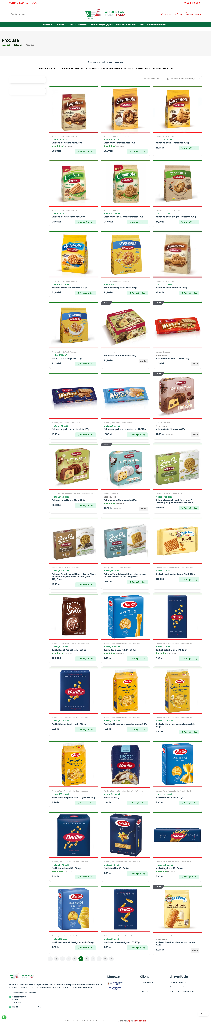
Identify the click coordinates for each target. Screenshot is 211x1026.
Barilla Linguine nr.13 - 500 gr (169, 868)
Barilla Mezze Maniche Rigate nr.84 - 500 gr (73, 942)
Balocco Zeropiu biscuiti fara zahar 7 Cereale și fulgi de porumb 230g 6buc (174, 501)
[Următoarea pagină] (111, 958)
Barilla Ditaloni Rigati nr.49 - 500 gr (69, 724)
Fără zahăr (166, 494)
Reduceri (159, 423)
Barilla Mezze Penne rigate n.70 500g (122, 942)
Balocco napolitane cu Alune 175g (172, 358)
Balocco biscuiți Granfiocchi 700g (68, 216)
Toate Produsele (71, 136)
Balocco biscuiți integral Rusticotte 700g (176, 216)
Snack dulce (167, 352)
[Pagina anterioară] (50, 958)
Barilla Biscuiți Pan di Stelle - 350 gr (69, 650)
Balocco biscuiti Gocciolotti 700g (172, 142)
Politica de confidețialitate (182, 991)
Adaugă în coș (86, 151)
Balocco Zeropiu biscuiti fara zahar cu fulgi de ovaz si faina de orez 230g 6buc (125, 575)
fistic (62, 494)
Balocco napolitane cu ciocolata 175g (70, 429)
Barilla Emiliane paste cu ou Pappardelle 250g (175, 725)
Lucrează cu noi (147, 987)
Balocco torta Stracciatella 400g (120, 500)
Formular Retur (146, 982)
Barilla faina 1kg (111, 797)
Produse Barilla (174, 568)
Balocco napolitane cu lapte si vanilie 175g (125, 429)
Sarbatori (166, 423)
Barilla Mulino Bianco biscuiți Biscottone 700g (175, 943)
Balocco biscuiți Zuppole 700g (67, 358)
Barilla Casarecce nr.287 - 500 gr (120, 650)
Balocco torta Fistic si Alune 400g (68, 500)
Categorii (17, 45)
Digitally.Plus (140, 1021)
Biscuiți (61, 136)
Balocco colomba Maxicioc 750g (120, 355)
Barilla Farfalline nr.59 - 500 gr (66, 868)
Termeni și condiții (178, 982)
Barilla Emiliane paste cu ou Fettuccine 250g (125, 724)
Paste (113, 644)
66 (105, 959)
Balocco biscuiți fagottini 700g (67, 142)
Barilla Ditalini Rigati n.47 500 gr (171, 650)
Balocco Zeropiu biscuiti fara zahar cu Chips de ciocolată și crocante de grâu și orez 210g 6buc (74, 577)
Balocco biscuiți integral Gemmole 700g (123, 216)
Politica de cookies (178, 987)
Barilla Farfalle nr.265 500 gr (169, 797)
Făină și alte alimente (112, 791)
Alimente (55, 136)
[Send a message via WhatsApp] (4, 1017)
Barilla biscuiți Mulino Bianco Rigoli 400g (175, 574)
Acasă (7, 45)
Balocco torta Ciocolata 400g (170, 429)
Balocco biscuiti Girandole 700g (119, 142)
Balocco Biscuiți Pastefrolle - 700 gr (69, 287)
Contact (144, 991)
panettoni (68, 494)
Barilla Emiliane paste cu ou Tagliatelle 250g (73, 797)
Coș (34, 2)
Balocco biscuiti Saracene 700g (171, 287)
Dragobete (56, 494)
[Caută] (45, 13)
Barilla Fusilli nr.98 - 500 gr (116, 868)
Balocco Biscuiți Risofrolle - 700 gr (120, 287)
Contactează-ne (18, 2)
